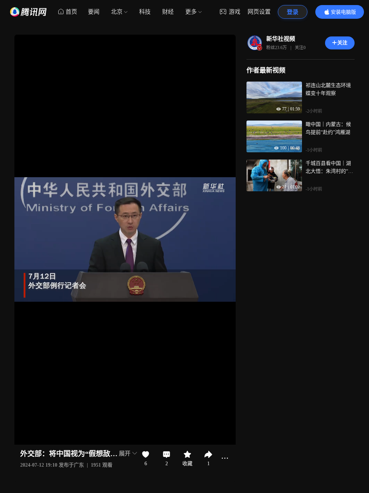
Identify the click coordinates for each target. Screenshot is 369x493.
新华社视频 (280, 39)
